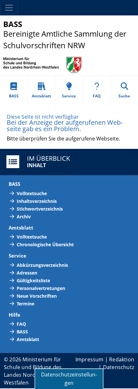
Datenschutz (118, 367)
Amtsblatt (41, 96)
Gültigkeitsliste (33, 280)
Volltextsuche (32, 193)
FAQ (97, 96)
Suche (124, 96)
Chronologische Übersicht (45, 244)
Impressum (89, 359)
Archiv (24, 216)
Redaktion (121, 359)
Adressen (27, 273)
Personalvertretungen (41, 288)
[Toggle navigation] (9, 7)
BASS (14, 96)
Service (69, 96)
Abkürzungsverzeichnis (42, 265)
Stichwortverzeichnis (40, 209)
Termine (25, 304)
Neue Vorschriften (37, 296)
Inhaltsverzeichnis (37, 201)
